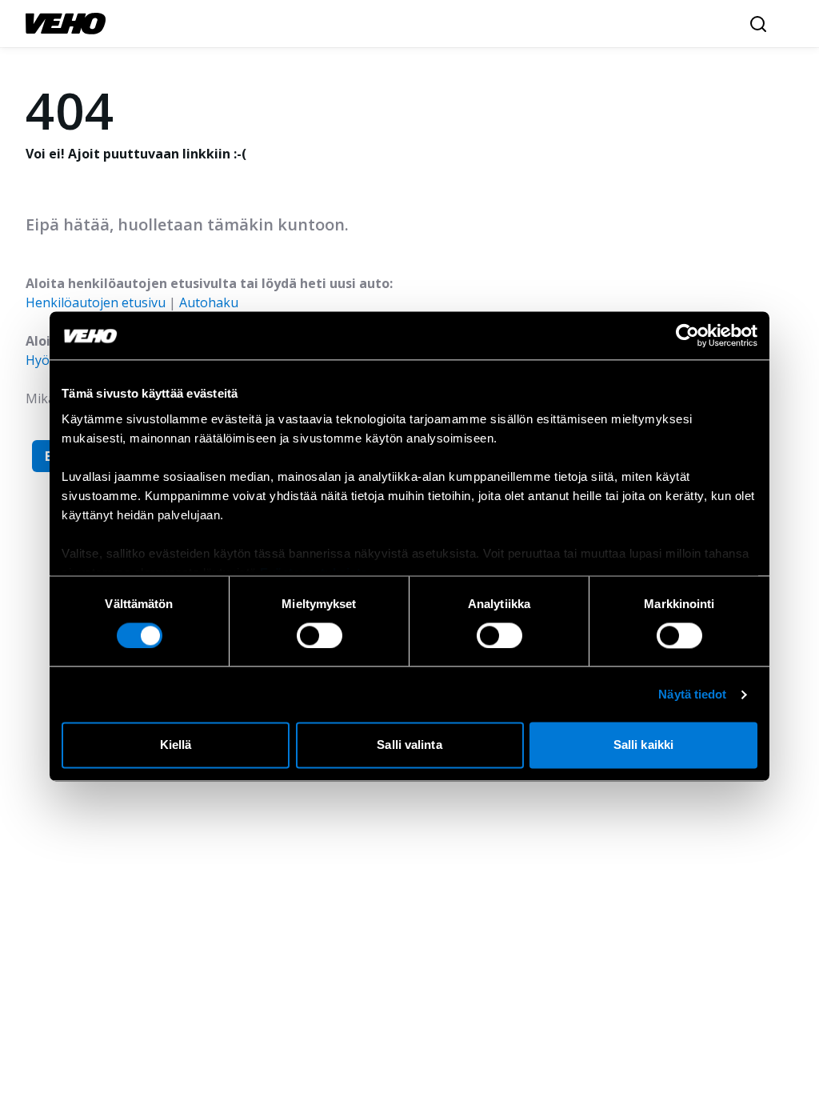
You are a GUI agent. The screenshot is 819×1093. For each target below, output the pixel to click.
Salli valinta (409, 745)
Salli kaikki (643, 745)
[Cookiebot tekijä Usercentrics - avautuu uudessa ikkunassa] (687, 335)
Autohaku (208, 302)
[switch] (319, 635)
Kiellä (176, 745)
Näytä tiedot (692, 694)
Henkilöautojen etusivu (96, 302)
